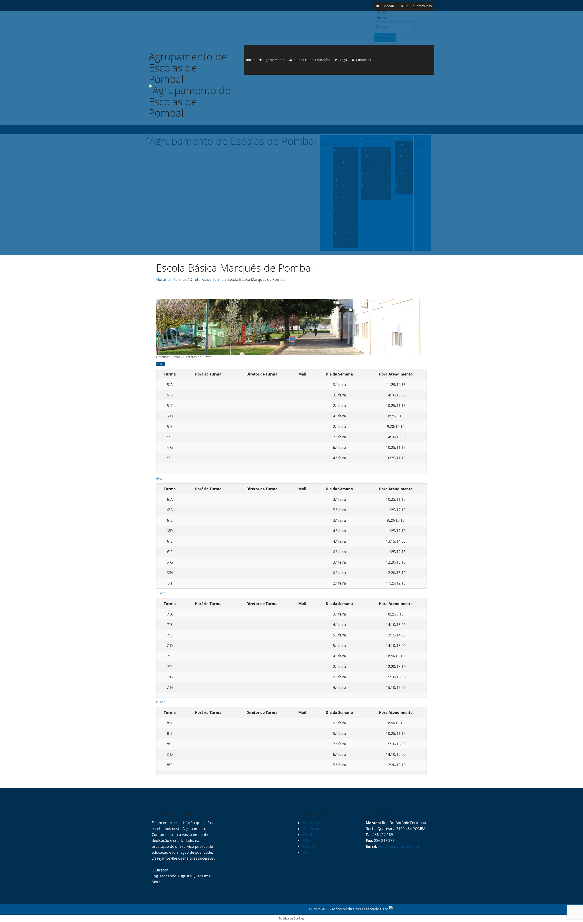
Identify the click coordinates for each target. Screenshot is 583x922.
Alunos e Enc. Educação (312, 60)
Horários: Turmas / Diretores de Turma (190, 279)
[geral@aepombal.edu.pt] (302, 384)
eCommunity (422, 6)
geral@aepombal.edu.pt (398, 846)
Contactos (363, 60)
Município (311, 822)
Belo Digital (421, 909)
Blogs (343, 60)
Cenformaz (312, 828)
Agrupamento (273, 60)
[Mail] (377, 6)
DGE (307, 840)
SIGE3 (403, 6)
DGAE (308, 834)
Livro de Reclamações (209, 909)
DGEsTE (310, 846)
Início (250, 60)
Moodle (389, 6)
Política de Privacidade (171, 909)
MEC (307, 852)
